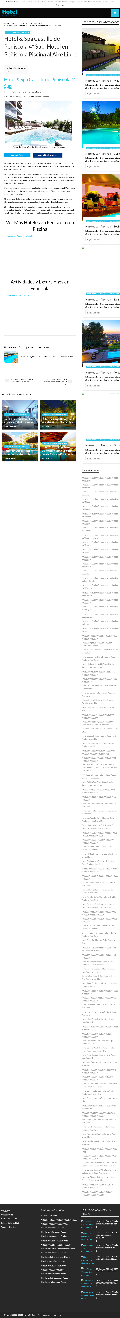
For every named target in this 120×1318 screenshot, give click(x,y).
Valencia (65, 2)
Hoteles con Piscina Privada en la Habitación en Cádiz (107, 1246)
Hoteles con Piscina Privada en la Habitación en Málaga (107, 1258)
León (85, 2)
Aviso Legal (5, 1210)
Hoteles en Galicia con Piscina (53, 1261)
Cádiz (62, 5)
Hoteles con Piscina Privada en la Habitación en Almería (107, 1269)
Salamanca (50, 2)
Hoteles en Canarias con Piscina (54, 1236)
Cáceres (105, 2)
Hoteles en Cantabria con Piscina (54, 1240)
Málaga (112, 2)
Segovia (79, 2)
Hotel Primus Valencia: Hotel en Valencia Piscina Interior (20, 420)
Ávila (57, 5)
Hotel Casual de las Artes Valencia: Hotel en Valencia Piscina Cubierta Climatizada (57, 451)
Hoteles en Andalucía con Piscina (54, 1223)
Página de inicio (9, 23)
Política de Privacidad (10, 1223)
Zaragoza (72, 2)
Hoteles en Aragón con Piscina (53, 1228)
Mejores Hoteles (10, 426)
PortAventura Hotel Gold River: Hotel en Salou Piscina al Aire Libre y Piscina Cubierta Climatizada (99, 767)
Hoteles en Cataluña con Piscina (54, 1253)
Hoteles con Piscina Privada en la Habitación (59, 1219)
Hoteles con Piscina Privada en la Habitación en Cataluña (107, 1281)
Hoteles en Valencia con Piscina (29, 23)
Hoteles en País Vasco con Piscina (54, 1278)
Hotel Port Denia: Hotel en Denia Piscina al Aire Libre (18, 452)
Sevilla (30, 2)
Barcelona (91, 2)
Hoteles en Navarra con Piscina (53, 1273)
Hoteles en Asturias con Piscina (53, 1232)
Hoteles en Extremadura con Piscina (55, 1257)
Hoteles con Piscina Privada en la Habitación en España (107, 1222)
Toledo (42, 2)
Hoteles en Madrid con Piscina (53, 1265)
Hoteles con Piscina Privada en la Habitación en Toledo (107, 1293)
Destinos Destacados (95, 75)
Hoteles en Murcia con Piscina (53, 1269)
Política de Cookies (9, 1219)
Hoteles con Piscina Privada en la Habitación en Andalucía (107, 1235)
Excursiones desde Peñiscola (17, 295)
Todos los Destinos (8, 1227)
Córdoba (58, 2)
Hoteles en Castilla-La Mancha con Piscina (58, 1248)
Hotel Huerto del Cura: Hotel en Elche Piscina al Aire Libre (58, 420)
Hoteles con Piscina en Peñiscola (19, 236)
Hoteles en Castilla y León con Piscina (56, 1244)
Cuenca (98, 2)
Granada (36, 2)
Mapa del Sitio (7, 1214)
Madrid (24, 2)
